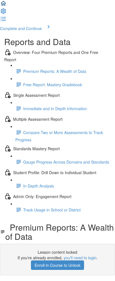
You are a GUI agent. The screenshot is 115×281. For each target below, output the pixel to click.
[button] (3, 5)
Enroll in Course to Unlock (57, 265)
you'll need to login (80, 257)
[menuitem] (3, 13)
